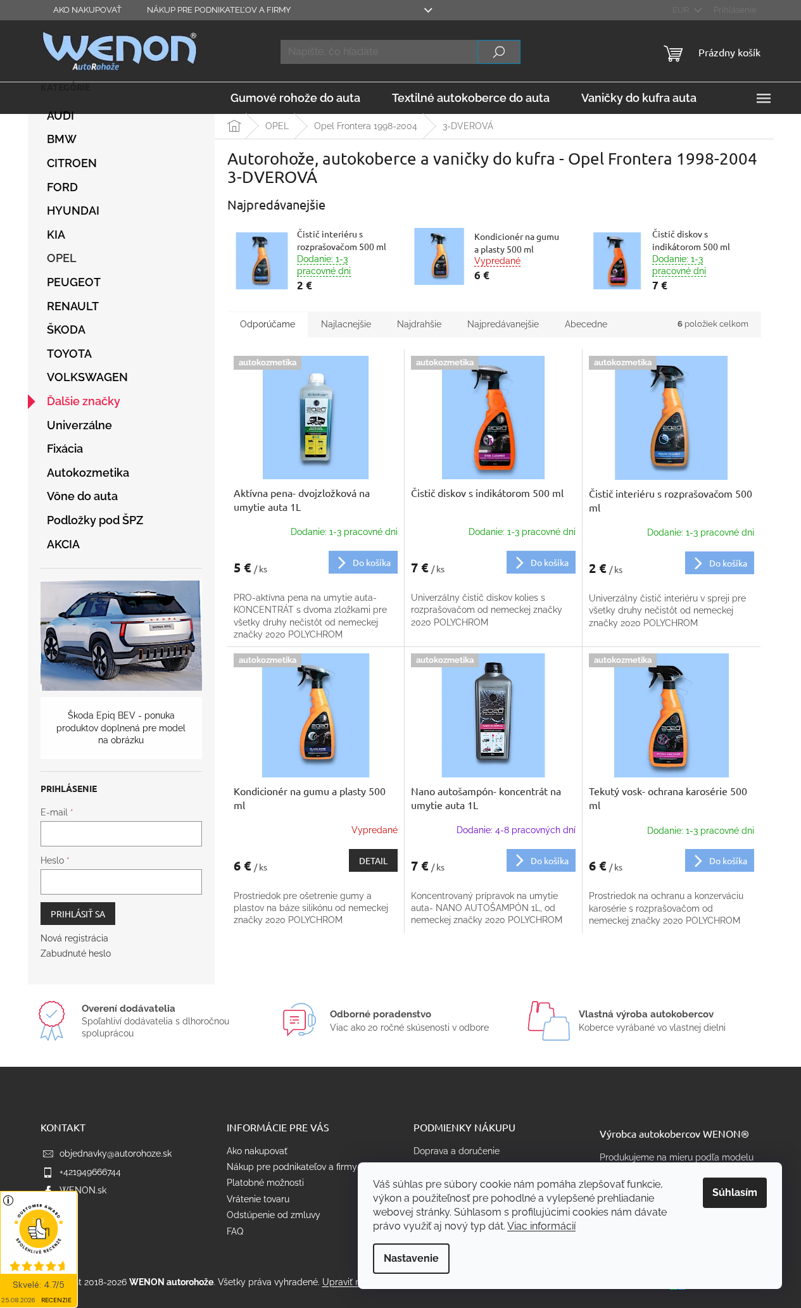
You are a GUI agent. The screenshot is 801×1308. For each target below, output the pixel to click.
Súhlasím (734, 1192)
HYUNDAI (73, 210)
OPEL (62, 258)
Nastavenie (411, 1258)
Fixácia (65, 448)
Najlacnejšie (346, 324)
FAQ (235, 1231)
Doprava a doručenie (456, 1151)
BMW (62, 139)
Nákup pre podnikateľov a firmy (219, 10)
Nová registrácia (74, 938)
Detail (373, 860)
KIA (56, 234)
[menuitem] (295, 98)
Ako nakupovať (87, 10)
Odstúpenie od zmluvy (273, 1215)
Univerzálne (79, 425)
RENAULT (73, 306)
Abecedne (586, 324)
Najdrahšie (419, 324)
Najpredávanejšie (503, 324)
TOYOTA (69, 353)
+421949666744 (90, 1172)
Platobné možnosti (265, 1183)
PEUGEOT (74, 282)
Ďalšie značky (83, 401)
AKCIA (63, 544)
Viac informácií (541, 1226)
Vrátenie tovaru (258, 1199)
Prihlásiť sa (78, 913)
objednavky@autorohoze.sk (116, 1153)
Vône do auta (82, 496)
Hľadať (498, 52)
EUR (681, 10)
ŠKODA (66, 329)
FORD (62, 187)
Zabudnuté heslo (76, 953)
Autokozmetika (88, 472)
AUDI (60, 115)
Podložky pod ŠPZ (95, 520)
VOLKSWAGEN (87, 377)
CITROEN (72, 163)
